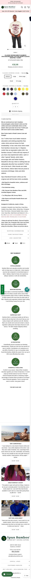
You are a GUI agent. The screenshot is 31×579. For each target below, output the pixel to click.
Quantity (15, 103)
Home (15, 52)
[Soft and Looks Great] (15, 508)
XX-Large (18, 81)
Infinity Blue (15, 93)
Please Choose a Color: (15, 85)
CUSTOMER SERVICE (15, 565)
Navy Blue (11, 93)
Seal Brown (11, 89)
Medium (8, 76)
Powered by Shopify (15, 577)
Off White (19, 93)
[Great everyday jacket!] (15, 473)
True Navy (15, 98)
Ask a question (15, 237)
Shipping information (15, 230)
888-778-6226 (15, 551)
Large (14, 76)
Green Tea (15, 89)
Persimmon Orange (19, 89)
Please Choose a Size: (14, 72)
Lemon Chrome (27, 89)
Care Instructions (15, 234)
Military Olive (23, 93)
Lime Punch (23, 89)
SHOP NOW (25, 11)
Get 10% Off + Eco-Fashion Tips (15, 569)
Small (11, 81)
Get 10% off (2, 289)
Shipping (10, 67)
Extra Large (22, 76)
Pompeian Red (4, 93)
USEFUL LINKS (15, 561)
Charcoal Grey (27, 93)
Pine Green (7, 93)
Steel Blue (7, 89)
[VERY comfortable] (15, 434)
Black (4, 89)
